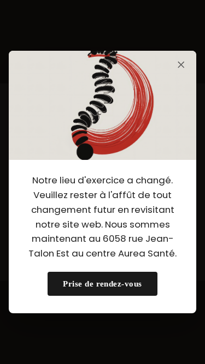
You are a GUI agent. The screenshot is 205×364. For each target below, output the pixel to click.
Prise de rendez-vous (102, 283)
